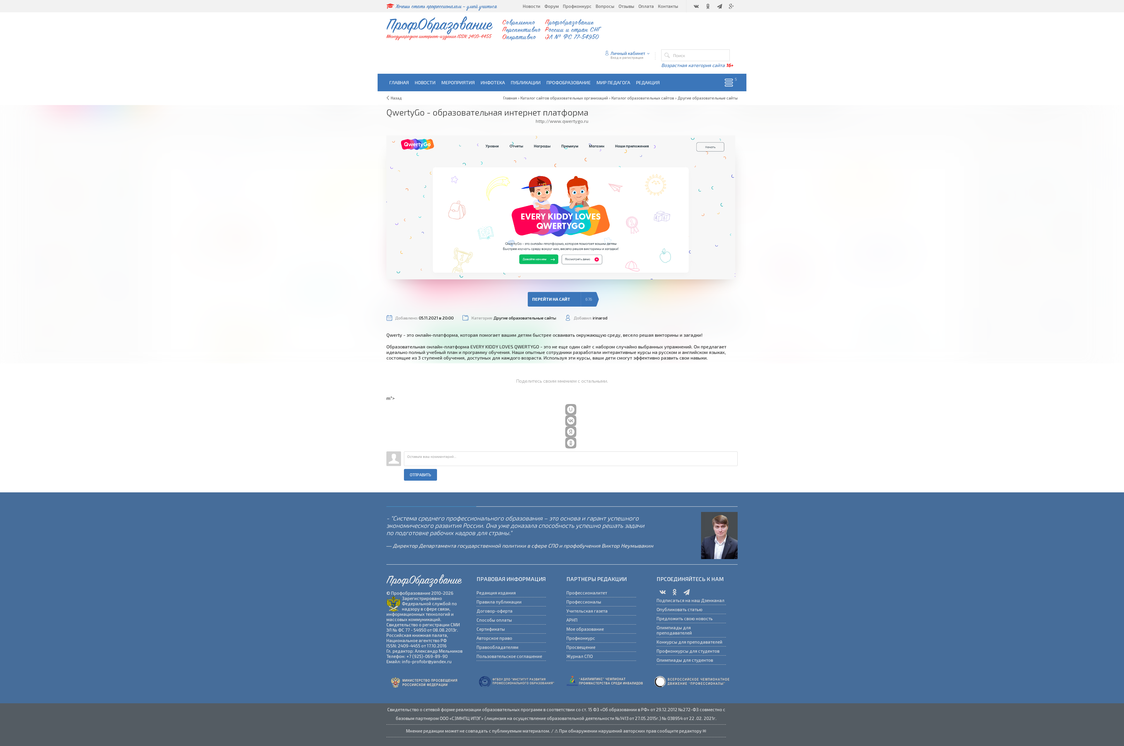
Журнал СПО (579, 656)
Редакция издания (496, 592)
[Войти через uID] (570, 409)
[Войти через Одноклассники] (570, 442)
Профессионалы (583, 601)
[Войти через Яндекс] (570, 431)
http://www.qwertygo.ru (562, 121)
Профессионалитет (586, 592)
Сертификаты (491, 629)
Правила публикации (499, 601)
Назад (396, 98)
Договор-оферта (495, 610)
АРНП (572, 620)
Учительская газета (587, 610)
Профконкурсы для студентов (688, 651)
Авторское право (494, 638)
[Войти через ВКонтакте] (570, 420)
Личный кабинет (628, 53)
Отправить (420, 474)
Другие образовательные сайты (525, 317)
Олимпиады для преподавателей (674, 630)
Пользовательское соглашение (509, 656)
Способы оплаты (494, 620)
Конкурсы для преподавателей (689, 641)
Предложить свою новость (685, 618)
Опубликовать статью (679, 609)
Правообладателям (497, 647)
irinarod (600, 317)
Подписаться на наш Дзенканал (690, 600)
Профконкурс (580, 638)
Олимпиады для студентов (685, 660)
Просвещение (580, 647)
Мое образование (585, 629)
